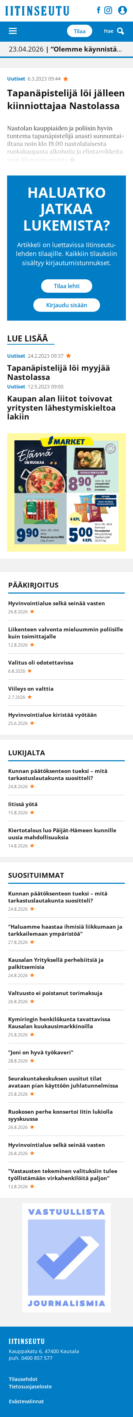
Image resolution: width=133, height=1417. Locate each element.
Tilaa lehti (66, 286)
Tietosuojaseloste (30, 1386)
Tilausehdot (23, 1379)
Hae (108, 31)
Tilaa (80, 31)
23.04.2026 (66, 49)
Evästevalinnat (26, 1401)
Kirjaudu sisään (66, 305)
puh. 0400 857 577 (30, 1358)
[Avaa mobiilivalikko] (13, 31)
